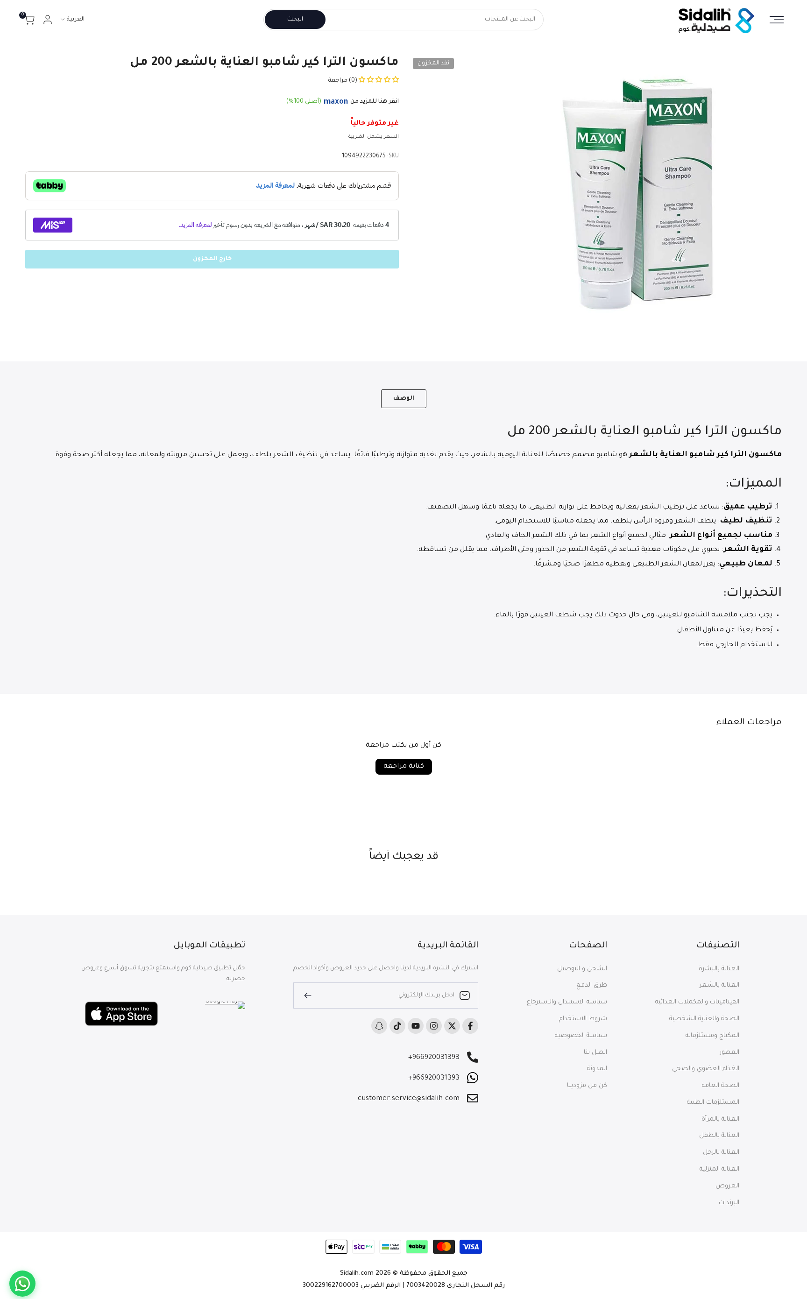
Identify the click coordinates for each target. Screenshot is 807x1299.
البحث (295, 19)
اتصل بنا (595, 1052)
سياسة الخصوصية (581, 1035)
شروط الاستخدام (583, 1019)
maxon (336, 102)
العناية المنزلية (719, 1169)
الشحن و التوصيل (582, 969)
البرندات (729, 1203)
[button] (378, 81)
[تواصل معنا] (22, 1284)
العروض (727, 1186)
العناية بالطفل (719, 1135)
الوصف (403, 398)
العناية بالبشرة (719, 969)
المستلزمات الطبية (713, 1102)
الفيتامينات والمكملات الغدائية (697, 1002)
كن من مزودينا (587, 1085)
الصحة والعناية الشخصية (704, 1019)
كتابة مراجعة (403, 766)
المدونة (597, 1069)
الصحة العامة (720, 1085)
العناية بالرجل (721, 1152)
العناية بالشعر (719, 985)
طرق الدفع (591, 985)
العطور (729, 1052)
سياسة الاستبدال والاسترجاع (567, 1002)
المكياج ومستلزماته (712, 1035)
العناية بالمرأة (720, 1119)
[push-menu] (777, 19)
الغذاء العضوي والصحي (705, 1069)
